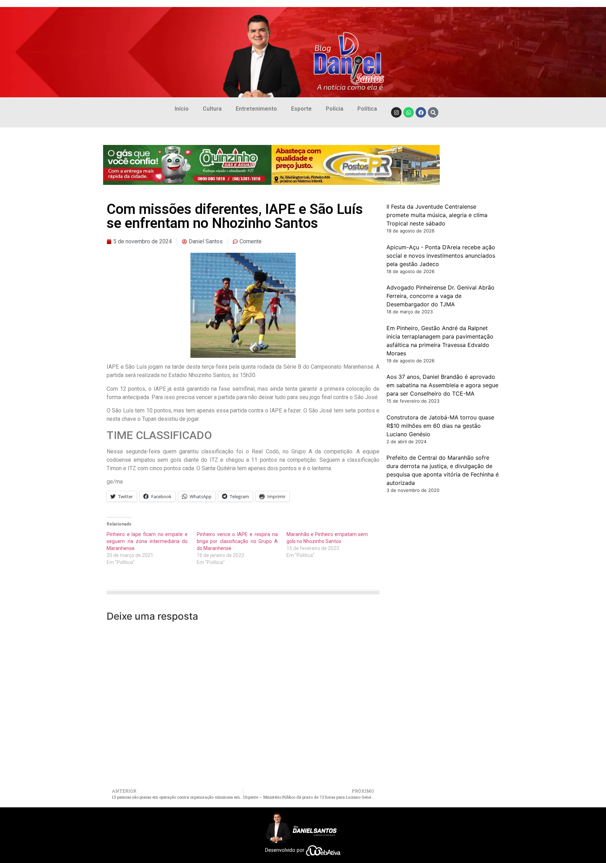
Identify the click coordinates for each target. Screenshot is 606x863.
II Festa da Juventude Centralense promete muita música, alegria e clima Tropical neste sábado (436, 215)
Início (182, 108)
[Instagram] (396, 112)
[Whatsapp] (408, 112)
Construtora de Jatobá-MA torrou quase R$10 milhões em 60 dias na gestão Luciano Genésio (440, 426)
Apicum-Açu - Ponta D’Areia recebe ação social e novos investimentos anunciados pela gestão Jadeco (440, 255)
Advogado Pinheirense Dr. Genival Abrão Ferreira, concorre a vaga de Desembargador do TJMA (440, 296)
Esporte (301, 108)
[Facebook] (421, 112)
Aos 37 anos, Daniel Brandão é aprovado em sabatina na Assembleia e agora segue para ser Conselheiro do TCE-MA (442, 385)
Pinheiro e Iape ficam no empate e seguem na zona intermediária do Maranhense (147, 541)
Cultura (212, 108)
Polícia (334, 108)
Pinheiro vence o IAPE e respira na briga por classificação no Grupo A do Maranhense (237, 541)
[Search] (433, 112)
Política (367, 108)
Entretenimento (256, 108)
